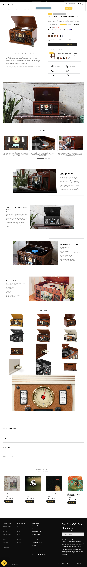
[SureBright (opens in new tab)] (65, 39)
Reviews (26, 53)
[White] (63, 36)
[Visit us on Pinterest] (44, 554)
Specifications (17, 53)
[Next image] (39, 50)
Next (43, 506)
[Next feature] (52, 158)
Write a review (76, 24)
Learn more (68, 8)
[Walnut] (49, 36)
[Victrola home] (8, 4)
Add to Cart (76, 58)
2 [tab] (55, 509)
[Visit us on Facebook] (34, 554)
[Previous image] (7, 50)
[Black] (60, 36)
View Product (10, 498)
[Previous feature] (34, 158)
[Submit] (82, 534)
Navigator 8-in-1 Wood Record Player (26, 9)
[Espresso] (52, 36)
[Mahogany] (58, 36)
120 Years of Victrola (37, 1)
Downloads (32, 53)
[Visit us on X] (42, 554)
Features (7, 53)
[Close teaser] (7, 560)
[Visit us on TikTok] (40, 554)
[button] (4, 563)
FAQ (22, 53)
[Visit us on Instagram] (32, 554)
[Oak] (55, 36)
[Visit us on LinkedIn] (36, 554)
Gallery (12, 53)
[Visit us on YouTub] (38, 554)
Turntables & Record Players (14, 9)
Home (7, 9)
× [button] (84, 2)
